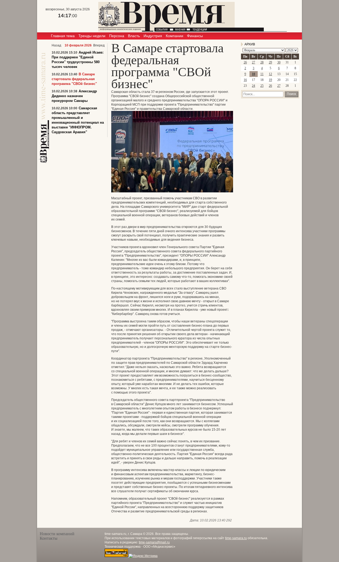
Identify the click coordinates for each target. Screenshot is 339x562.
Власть (134, 36)
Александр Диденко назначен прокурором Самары (74, 96)
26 (245, 62)
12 (270, 74)
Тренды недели (91, 36)
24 (253, 85)
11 (262, 74)
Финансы (195, 36)
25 (262, 85)
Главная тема (63, 36)
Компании (174, 36)
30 (278, 62)
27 (253, 62)
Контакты (48, 538)
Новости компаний (57, 533)
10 (253, 74)
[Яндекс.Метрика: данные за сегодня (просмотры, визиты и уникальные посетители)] (143, 556)
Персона (116, 36)
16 (245, 79)
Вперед (99, 45)
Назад (56, 45)
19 (270, 79)
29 (270, 62)
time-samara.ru (236, 538)
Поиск (291, 94)
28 (262, 62)
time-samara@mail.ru (154, 542)
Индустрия (153, 36)
